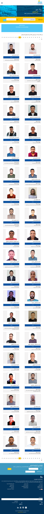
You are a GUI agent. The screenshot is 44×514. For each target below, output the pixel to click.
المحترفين (12, 487)
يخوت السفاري (11, 486)
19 (37, 37)
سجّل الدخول (26, 483)
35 (6, 37)
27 (21, 37)
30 (15, 37)
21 (33, 37)
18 (39, 37)
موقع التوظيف (25, 487)
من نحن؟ (41, 483)
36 (4, 37)
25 (25, 37)
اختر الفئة (40, 19)
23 (29, 37)
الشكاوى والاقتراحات (25, 486)
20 (35, 37)
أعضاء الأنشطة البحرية (10, 483)
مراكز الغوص (12, 485)
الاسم (41, 468)
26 (23, 37)
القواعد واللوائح (40, 486)
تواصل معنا (41, 485)
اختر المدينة (41, 497)
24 (27, 37)
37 (2, 37)
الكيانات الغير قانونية (10, 489)
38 (41, 39)
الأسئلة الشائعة (40, 487)
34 (8, 37)
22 (31, 37)
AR (40, 489)
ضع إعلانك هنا (26, 485)
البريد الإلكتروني (39, 471)
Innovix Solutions (20, 512)
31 (13, 37)
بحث (17, 19)
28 (19, 37)
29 (17, 37)
